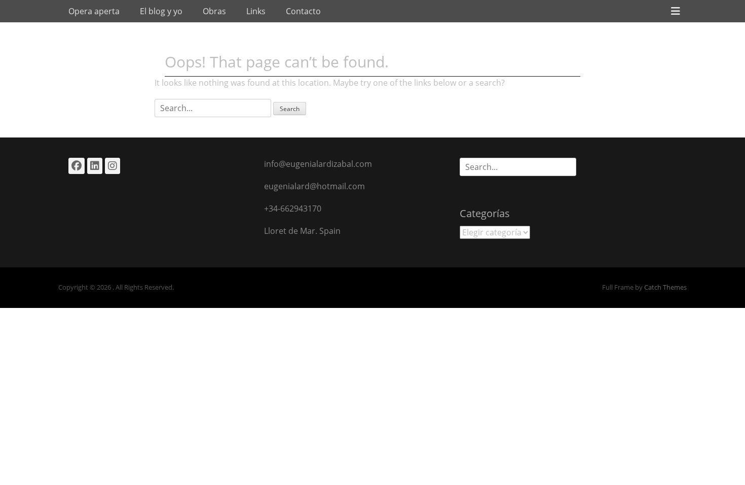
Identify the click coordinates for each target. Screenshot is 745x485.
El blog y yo (161, 11)
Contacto (303, 11)
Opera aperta (94, 11)
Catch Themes (665, 287)
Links (256, 11)
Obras (214, 11)
